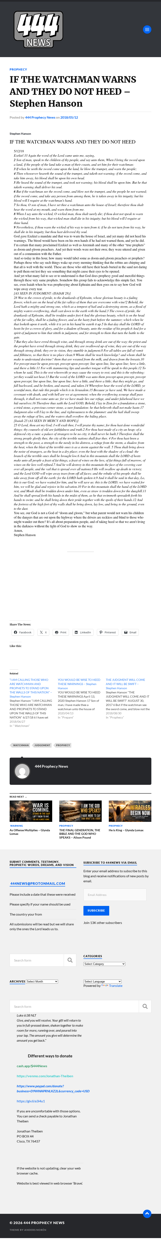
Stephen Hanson (20, 133)
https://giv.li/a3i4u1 (31, 1101)
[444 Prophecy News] (80, 29)
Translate (115, 985)
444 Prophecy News (40, 117)
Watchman (21, 745)
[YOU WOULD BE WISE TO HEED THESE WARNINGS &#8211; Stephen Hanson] (82, 699)
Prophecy (18, 69)
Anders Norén (35, 1229)
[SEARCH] (70, 960)
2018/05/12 (69, 117)
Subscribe (96, 910)
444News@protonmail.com (37, 883)
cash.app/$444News (32, 1066)
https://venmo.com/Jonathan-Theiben (45, 1076)
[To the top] (147, 1214)
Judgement (42, 745)
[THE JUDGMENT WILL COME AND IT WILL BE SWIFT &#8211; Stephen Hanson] (130, 699)
